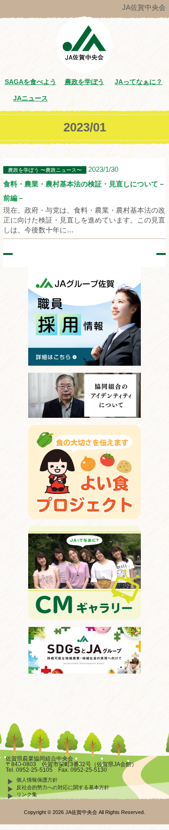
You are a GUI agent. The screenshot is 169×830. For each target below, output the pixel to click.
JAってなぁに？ (138, 81)
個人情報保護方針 (37, 780)
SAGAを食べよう (30, 81)
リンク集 (26, 794)
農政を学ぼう (84, 81)
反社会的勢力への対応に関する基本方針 (62, 787)
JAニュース (30, 98)
